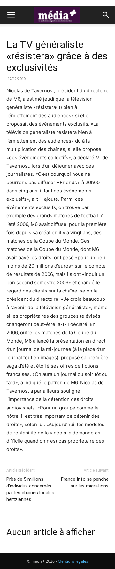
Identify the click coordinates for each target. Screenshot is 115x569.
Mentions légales (73, 561)
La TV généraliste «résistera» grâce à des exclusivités (57, 56)
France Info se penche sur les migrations (85, 482)
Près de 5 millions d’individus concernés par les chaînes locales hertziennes (30, 489)
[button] (11, 15)
